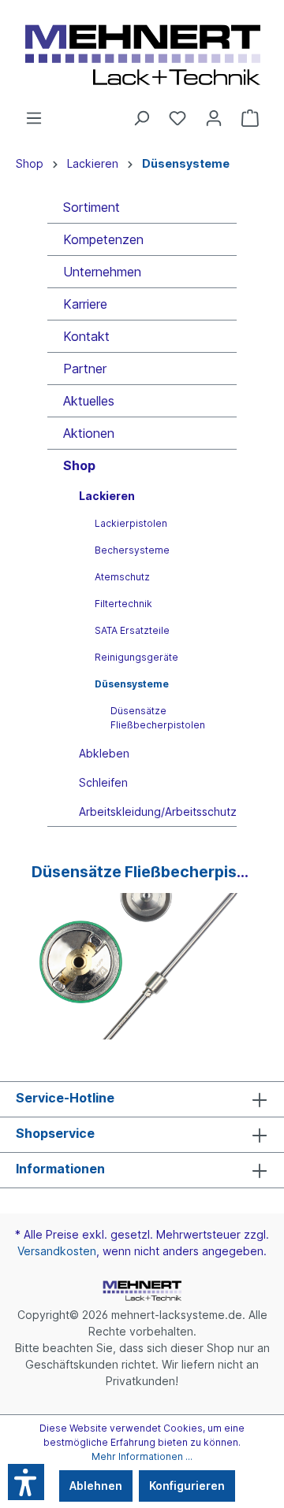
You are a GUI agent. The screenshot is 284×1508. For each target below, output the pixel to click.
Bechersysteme (132, 550)
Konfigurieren (187, 1485)
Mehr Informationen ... (142, 1456)
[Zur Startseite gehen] (142, 55)
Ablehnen (95, 1485)
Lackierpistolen (131, 523)
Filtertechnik (123, 603)
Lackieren (107, 495)
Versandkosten (56, 1251)
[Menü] (34, 118)
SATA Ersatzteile (132, 630)
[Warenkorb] (250, 118)
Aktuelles (88, 401)
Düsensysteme (132, 684)
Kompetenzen (103, 239)
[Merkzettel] (177, 118)
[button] (26, 1482)
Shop (79, 465)
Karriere (85, 304)
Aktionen (88, 433)
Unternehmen (102, 272)
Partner (84, 368)
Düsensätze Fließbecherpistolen (157, 718)
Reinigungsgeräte (136, 657)
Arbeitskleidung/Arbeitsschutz (158, 811)
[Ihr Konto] (214, 118)
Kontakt (86, 336)
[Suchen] (141, 118)
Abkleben (104, 753)
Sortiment (91, 207)
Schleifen (103, 782)
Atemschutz (122, 577)
